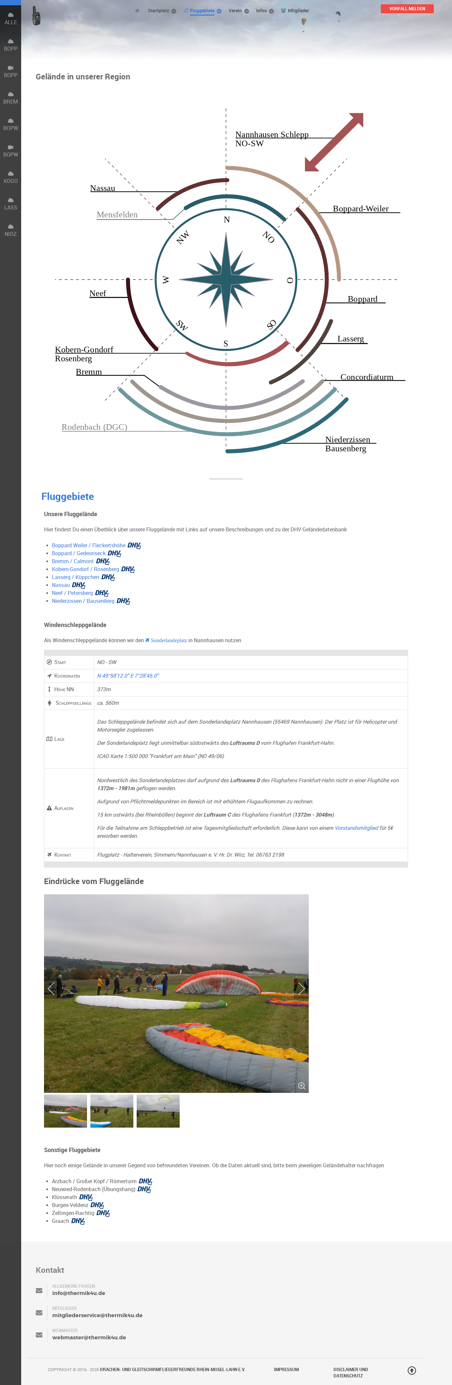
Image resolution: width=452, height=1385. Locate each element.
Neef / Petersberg (72, 593)
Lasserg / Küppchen (75, 577)
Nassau (61, 585)
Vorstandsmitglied (356, 828)
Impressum (286, 1369)
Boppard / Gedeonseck (79, 553)
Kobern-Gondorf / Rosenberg (85, 569)
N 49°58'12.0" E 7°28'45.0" (127, 676)
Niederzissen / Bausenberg (83, 601)
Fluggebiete (67, 496)
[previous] (55, 988)
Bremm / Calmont (73, 561)
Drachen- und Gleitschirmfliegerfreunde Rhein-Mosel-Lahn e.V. (173, 1369)
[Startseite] (138, 10)
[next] (297, 988)
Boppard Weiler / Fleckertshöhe (88, 545)
